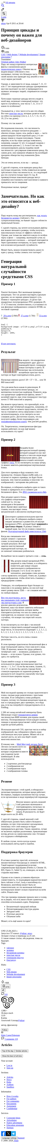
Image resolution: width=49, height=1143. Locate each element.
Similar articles (21, 1051)
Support (21, 1138)
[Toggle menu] (2, 3)
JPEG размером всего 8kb (34, 492)
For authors (11, 1099)
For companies (13, 1101)
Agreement (11, 1106)
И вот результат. (8, 343)
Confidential (12, 1108)
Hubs (9, 1082)
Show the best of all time (12, 1056)
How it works (12, 1096)
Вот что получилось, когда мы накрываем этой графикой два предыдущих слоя (15, 600)
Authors (10, 1084)
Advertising (12, 1120)
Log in (9, 1065)
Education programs (15, 1125)
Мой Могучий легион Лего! (30, 744)
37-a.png (24, 316)
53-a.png (43, 316)
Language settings (9, 1138)
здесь (11, 462)
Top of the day (7, 1051)
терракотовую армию (28, 715)
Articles (10, 1077)
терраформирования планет (14, 421)
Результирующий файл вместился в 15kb (27, 531)
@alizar (21, 1020)
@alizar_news (26, 933)
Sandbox (10, 1087)
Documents (11, 1103)
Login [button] (3, 17)
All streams (10, 2)
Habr (16, 1140)
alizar (3, 23)
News (9, 1079)
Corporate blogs (13, 1118)
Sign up (10, 1068)
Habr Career (6, 1035)
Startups (10, 1127)
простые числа (16, 113)
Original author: (13, 62)
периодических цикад (11, 69)
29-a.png (7, 316)
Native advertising (14, 1123)
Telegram (16, 1035)
